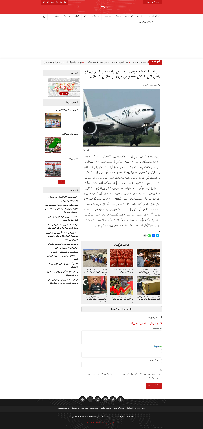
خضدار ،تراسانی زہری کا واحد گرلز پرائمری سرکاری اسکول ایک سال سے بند (95, 272)
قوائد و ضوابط (94, 409)
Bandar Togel (103, 423)
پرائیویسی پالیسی (105, 409)
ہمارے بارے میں (63, 409)
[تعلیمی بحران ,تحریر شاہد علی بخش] (53, 121)
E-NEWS (137, 409)
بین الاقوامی (95, 16)
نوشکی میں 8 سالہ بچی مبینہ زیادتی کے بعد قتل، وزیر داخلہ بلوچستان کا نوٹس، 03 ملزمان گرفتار (63, 281)
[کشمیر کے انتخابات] (53, 169)
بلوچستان (107, 16)
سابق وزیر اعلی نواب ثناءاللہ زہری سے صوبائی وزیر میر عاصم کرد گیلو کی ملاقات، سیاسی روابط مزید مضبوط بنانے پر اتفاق (62, 236)
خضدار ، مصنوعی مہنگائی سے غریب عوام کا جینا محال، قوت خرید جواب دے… (122, 299)
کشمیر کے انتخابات (72, 158)
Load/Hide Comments (121, 309)
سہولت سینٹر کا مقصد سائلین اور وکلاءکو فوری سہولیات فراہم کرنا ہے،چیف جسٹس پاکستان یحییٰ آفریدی (62, 255)
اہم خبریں (129, 16)
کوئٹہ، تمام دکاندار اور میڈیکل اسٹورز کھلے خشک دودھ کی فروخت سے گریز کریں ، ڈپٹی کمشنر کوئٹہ (62, 226)
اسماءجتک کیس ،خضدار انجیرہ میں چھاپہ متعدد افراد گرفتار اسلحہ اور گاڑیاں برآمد (96, 299)
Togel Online (113, 423)
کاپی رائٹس (84, 409)
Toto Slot (96, 423)
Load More (61, 182)
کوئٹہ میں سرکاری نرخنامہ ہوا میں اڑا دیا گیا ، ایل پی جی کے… (122, 270)
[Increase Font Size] (88, 150)
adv (143, 409)
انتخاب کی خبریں (118, 409)
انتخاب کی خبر (154, 16)
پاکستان (118, 16)
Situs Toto (89, 423)
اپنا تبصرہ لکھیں (157, 328)
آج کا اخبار (140, 16)
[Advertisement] (101, 41)
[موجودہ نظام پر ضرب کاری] (53, 145)
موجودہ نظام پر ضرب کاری (70, 134)
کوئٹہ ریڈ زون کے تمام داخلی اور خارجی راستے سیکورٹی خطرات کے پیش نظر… (148, 298)
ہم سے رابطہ (75, 409)
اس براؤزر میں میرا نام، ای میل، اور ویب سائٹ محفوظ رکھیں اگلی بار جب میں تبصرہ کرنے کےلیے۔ (125, 376)
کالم (85, 16)
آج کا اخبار (67, 16)
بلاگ (77, 16)
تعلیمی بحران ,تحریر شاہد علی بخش (67, 109)
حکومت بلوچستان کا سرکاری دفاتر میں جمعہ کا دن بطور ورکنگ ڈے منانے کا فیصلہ (130, 62)
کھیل (57, 16)
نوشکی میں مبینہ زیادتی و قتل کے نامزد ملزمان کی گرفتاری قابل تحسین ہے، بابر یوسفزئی (63, 245)
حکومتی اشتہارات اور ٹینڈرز (150, 22)
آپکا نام (159, 349)
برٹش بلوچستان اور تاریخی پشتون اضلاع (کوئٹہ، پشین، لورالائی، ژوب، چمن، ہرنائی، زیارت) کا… (149, 272)
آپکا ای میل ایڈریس (155, 359)
